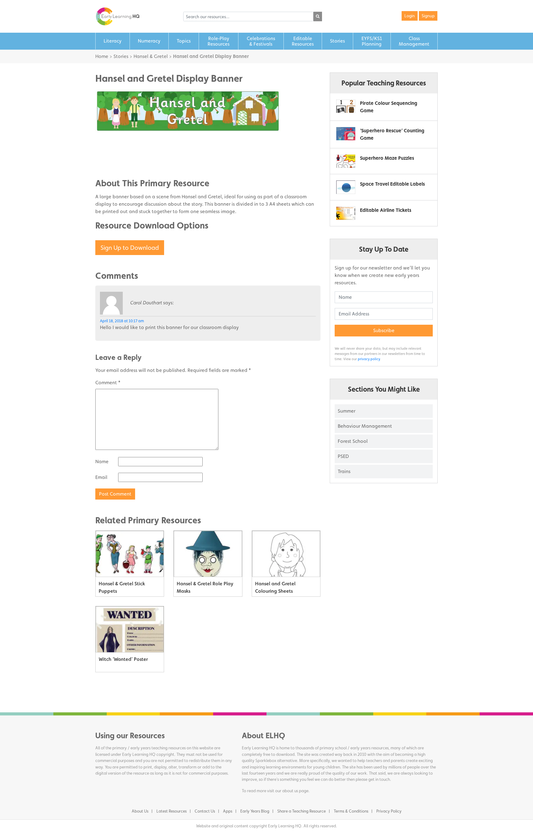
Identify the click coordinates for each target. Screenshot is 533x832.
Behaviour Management (365, 426)
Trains (344, 471)
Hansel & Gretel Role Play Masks (205, 587)
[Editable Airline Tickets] (345, 213)
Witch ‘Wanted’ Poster (123, 659)
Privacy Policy (389, 811)
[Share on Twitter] (112, 153)
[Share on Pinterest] (112, 162)
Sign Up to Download (130, 247)
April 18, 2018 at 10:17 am (122, 321)
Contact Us (205, 811)
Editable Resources (303, 41)
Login (409, 15)
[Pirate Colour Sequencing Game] (345, 106)
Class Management (414, 41)
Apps (227, 811)
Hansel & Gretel (151, 56)
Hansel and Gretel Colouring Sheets (275, 587)
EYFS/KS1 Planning (372, 41)
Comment (107, 382)
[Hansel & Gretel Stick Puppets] (130, 554)
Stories (337, 41)
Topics (184, 41)
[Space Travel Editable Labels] (345, 187)
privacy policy (369, 359)
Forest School (353, 441)
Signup (428, 15)
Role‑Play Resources (218, 41)
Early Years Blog (254, 811)
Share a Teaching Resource (301, 811)
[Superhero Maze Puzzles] (345, 161)
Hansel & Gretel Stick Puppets (122, 587)
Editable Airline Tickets (385, 210)
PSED (343, 456)
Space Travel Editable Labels (392, 184)
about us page (295, 790)
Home (101, 56)
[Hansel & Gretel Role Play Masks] (208, 554)
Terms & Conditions (351, 811)
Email (101, 477)
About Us (140, 811)
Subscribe (384, 330)
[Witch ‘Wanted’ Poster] (130, 629)
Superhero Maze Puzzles (387, 158)
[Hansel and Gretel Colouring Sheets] (286, 554)
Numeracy (149, 41)
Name (102, 461)
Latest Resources (171, 811)
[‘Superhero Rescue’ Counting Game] (345, 133)
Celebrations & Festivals (261, 41)
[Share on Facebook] (112, 143)
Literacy (113, 41)
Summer (346, 411)
